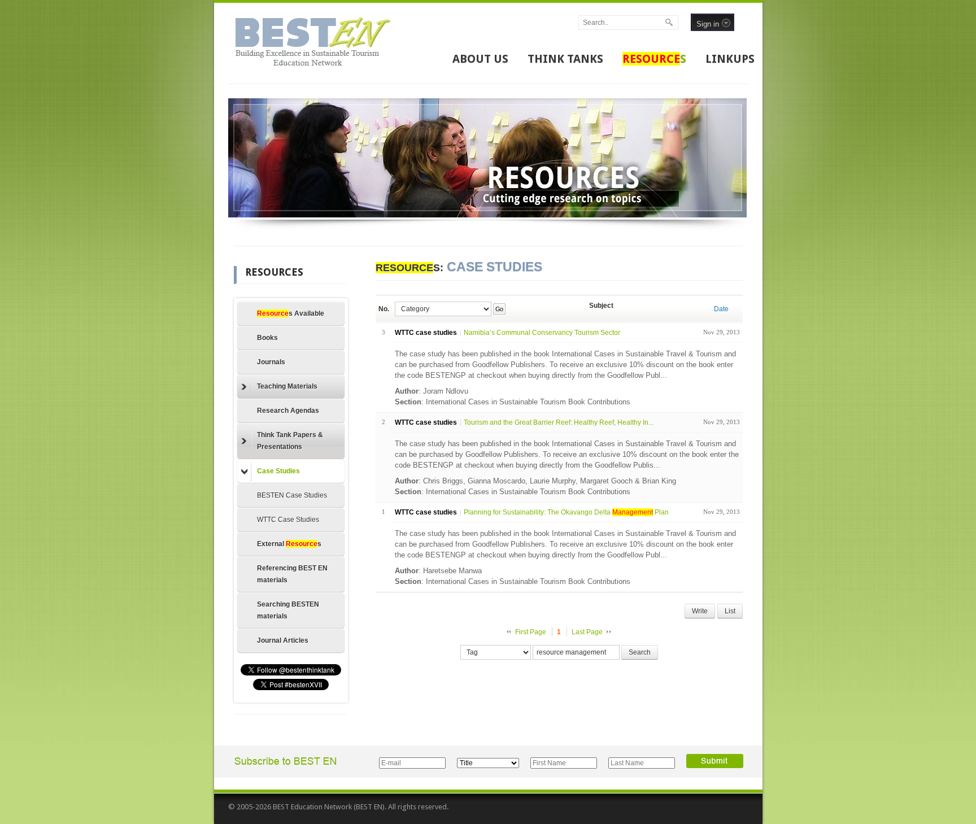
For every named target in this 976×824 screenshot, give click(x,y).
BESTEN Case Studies (292, 495)
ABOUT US (480, 59)
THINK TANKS (565, 59)
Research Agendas (288, 411)
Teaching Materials (287, 386)
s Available (290, 313)
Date (721, 309)
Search (640, 652)
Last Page (587, 632)
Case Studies (278, 471)
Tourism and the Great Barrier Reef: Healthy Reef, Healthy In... (558, 422)
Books (267, 338)
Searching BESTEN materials (288, 610)
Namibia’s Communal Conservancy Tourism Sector (542, 333)
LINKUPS (730, 59)
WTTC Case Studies (288, 520)
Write (700, 611)
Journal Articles (282, 640)
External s (289, 544)
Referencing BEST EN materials (292, 574)
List (730, 611)
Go (499, 309)
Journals (271, 362)
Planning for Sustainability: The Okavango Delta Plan (566, 512)
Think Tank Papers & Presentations (290, 441)
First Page (530, 632)
